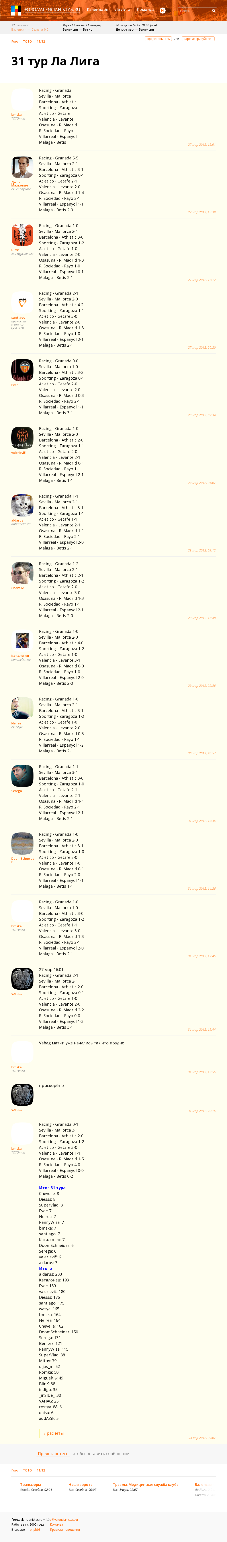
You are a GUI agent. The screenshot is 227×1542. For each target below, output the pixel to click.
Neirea (16, 723)
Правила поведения (65, 1529)
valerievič (18, 453)
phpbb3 (35, 1529)
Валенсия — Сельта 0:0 (29, 29)
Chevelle (17, 588)
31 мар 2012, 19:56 (202, 1072)
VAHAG (16, 994)
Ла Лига (122, 9)
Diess (15, 250)
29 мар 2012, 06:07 (202, 482)
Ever (14, 385)
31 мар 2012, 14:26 (202, 888)
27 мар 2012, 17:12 (202, 279)
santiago (18, 317)
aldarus (17, 520)
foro (30, 9)
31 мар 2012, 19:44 (202, 1029)
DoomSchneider (22, 860)
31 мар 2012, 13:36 (202, 820)
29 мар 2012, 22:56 (202, 685)
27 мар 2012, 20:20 (202, 347)
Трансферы (30, 1484)
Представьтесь (158, 39)
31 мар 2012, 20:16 (202, 1110)
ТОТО (27, 41)
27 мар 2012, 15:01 (202, 144)
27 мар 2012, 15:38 (202, 212)
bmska (16, 114)
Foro (14, 41)
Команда (146, 9)
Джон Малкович (19, 183)
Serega (16, 791)
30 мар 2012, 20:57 (202, 753)
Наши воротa (80, 1484)
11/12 (41, 41)
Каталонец (20, 655)
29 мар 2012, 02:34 (202, 415)
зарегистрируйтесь (198, 39)
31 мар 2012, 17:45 (202, 956)
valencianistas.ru (58, 9)
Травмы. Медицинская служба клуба (145, 1484)
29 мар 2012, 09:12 (202, 550)
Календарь (97, 9)
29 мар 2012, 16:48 (202, 618)
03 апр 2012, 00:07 (202, 1437)
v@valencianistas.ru (64, 1519)
